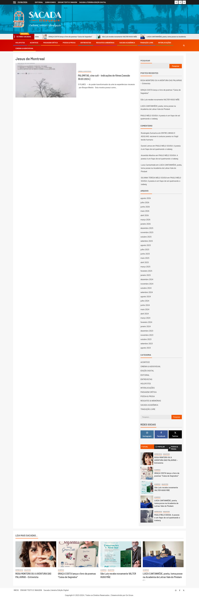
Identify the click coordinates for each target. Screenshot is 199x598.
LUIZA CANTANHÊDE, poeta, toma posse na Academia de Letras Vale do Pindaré (160, 37)
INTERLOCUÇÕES (164, 43)
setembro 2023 (146, 344)
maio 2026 (144, 211)
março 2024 (145, 318)
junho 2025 (145, 254)
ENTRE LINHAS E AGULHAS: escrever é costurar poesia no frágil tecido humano (159, 136)
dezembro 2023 (146, 331)
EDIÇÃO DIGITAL (147, 371)
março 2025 (145, 267)
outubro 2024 (145, 288)
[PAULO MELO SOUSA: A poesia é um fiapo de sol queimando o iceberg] (146, 516)
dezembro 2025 (146, 228)
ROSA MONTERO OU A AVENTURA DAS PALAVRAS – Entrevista (166, 460)
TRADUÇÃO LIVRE (146, 43)
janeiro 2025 (145, 275)
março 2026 (145, 220)
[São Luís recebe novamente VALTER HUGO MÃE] (146, 487)
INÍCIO (16, 590)
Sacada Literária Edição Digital (56, 590)
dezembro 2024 (146, 279)
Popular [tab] (161, 447)
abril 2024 (144, 314)
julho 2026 (144, 202)
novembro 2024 (146, 284)
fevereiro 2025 (146, 271)
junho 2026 (145, 207)
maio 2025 (144, 258)
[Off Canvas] (14, 2)
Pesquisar (145, 61)
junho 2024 (145, 305)
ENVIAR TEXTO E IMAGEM (67, 2)
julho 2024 (144, 301)
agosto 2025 (145, 245)
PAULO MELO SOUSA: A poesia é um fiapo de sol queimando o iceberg (161, 181)
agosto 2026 (145, 198)
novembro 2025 (146, 232)
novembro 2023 (146, 335)
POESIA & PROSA (69, 43)
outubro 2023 (145, 339)
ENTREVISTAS (85, 43)
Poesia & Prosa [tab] (174, 448)
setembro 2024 (146, 292)
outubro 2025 (145, 237)
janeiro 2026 (145, 224)
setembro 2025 (146, 241)
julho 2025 (144, 249)
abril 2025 (144, 262)
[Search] (183, 45)
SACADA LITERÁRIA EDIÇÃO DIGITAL (92, 2)
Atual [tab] (145, 447)
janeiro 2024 (145, 326)
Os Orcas (130, 595)
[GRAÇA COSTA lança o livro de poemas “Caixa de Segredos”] (146, 473)
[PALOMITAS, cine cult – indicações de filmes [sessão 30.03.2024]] (45, 80)
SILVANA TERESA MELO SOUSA (154, 178)
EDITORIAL (39, 2)
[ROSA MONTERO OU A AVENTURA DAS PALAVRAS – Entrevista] (146, 458)
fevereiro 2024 (146, 322)
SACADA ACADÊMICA (127, 43)
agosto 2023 (145, 348)
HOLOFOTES (20, 43)
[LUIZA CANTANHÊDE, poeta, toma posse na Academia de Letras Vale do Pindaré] (146, 502)
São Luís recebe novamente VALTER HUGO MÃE (103, 37)
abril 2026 (144, 215)
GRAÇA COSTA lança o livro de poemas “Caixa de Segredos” (54, 37)
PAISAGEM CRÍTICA (50, 43)
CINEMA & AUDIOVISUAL (24, 48)
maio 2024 (144, 309)
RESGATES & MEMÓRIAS (105, 43)
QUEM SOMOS (50, 2)
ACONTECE (34, 43)
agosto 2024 (145, 296)
